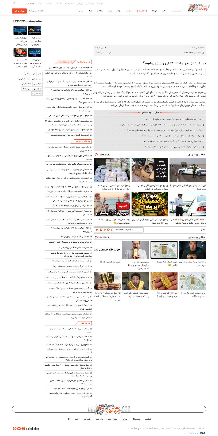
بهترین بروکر (37, 88)
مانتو (40, 73)
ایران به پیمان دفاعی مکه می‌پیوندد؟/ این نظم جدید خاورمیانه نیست (173, 119)
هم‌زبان (80, 3)
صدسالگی (90, 3)
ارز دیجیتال (26, 88)
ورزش (119, 10)
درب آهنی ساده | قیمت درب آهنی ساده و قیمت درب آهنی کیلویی (70, 395)
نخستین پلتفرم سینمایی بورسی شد (75, 236)
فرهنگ (154, 10)
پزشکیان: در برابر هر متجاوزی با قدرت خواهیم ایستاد (68, 282)
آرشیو (39, 3)
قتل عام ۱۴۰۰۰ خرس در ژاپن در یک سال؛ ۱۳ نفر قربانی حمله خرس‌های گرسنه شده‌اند (69, 83)
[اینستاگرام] (23, 429)
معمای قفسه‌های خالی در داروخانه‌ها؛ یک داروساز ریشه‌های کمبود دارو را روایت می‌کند (71, 254)
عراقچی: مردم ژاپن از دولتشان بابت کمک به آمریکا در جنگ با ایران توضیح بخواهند (70, 171)
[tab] (83, 62)
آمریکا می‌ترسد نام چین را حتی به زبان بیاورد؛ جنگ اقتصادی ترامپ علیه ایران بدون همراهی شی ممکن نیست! (158, 124)
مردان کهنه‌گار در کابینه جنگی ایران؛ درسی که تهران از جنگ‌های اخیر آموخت (172, 146)
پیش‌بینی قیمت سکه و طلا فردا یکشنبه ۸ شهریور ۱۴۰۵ (67, 191)
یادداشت (58, 3)
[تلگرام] (14, 429)
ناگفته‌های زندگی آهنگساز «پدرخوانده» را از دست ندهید (67, 277)
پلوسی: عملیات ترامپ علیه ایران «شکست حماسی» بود (67, 164)
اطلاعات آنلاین (198, 7)
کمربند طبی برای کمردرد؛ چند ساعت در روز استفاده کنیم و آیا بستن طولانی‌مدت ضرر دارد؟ (68, 358)
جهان (110, 10)
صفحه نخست (176, 10)
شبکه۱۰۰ (100, 3)
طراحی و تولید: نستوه (192, 433)
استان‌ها (100, 10)
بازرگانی (84, 323)
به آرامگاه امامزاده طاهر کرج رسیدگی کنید (73, 247)
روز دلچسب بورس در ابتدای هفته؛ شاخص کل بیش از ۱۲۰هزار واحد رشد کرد (69, 298)
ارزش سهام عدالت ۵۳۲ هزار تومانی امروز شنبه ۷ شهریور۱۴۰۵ (71, 91)
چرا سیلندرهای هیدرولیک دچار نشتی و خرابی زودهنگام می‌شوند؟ (69, 338)
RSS (69, 419)
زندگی (90, 10)
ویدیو (81, 10)
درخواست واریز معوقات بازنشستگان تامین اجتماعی (69, 115)
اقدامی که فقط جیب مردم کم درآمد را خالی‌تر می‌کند (68, 271)
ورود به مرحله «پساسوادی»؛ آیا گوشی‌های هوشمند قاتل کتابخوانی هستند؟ (171, 135)
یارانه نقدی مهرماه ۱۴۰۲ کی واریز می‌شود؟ (174, 63)
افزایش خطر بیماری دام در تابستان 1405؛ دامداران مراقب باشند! (71, 382)
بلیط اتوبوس (37, 93)
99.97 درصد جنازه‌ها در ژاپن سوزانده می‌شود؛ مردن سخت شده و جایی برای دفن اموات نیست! (164, 130)
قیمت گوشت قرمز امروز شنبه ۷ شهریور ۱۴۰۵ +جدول (68, 129)
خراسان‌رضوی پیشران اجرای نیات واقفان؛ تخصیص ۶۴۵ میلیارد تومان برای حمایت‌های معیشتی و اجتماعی (69, 198)
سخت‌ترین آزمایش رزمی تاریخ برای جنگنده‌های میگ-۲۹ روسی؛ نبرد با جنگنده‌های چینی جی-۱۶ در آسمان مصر (68, 122)
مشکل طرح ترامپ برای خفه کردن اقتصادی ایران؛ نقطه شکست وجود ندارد (172, 141)
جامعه (163, 10)
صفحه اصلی (200, 47)
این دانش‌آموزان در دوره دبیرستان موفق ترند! (71, 266)
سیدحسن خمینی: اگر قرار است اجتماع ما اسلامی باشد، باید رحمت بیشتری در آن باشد (69, 221)
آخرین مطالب (81, 141)
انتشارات (48, 3)
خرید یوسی (38, 83)
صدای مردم (69, 3)
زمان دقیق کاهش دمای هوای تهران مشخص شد (70, 135)
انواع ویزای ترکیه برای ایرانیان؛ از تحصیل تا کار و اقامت (68, 344)
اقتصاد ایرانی (26, 83)
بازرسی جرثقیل (30, 73)
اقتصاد (141, 10)
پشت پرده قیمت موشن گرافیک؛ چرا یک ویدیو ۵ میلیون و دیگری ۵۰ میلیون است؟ (69, 374)
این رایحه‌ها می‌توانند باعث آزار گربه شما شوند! (70, 260)
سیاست (129, 10)
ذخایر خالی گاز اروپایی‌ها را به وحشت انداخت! (71, 205)
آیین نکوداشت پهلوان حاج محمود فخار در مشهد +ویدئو (67, 186)
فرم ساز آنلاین (37, 78)
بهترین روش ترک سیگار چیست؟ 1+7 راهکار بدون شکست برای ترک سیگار (68, 366)
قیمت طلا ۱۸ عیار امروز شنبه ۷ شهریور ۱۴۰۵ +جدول (69, 67)
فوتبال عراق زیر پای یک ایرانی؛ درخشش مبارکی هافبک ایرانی (69, 351)
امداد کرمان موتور (23, 78)
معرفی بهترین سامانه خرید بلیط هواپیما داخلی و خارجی (71, 330)
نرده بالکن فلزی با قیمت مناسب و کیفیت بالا (71, 388)
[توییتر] (19, 429)
